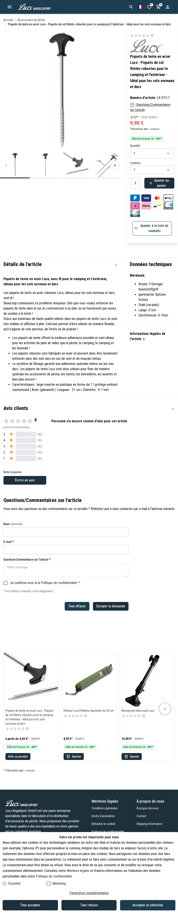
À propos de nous (148, 808)
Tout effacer (77, 606)
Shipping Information (149, 824)
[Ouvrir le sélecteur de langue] (140, 6)
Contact (141, 816)
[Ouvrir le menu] (9, 7)
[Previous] (6, 165)
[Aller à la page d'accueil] (45, 7)
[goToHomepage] (42, 803)
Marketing (59, 883)
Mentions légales (78, 871)
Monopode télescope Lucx (138, 710)
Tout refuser (89, 905)
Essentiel (14, 883)
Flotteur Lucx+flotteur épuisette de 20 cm (89, 710)
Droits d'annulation (103, 816)
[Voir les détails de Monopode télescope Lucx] (147, 679)
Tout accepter (30, 905)
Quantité (135, 145)
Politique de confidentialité (59, 583)
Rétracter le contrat (103, 824)
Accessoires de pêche (31, 20)
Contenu (135, 163)
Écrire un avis (25, 480)
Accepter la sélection (147, 905)
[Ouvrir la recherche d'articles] (131, 7)
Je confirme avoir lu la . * (45, 583)
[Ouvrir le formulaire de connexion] (167, 7)
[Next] (115, 165)
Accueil (8, 20)
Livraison (154, 129)
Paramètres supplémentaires (89, 893)
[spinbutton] (135, 183)
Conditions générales (105, 808)
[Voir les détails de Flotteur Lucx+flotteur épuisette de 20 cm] (89, 679)
